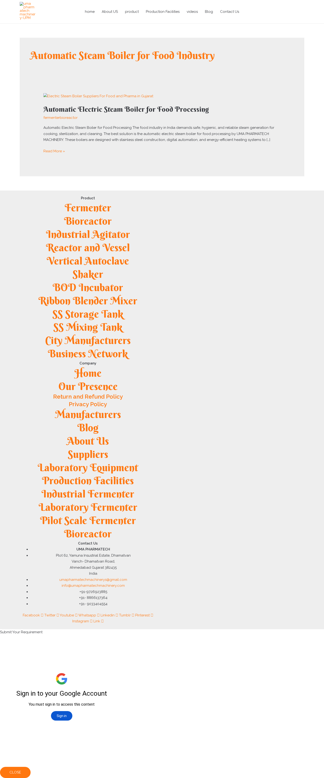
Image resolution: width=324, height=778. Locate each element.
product (132, 11)
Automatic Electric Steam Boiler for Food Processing (126, 109)
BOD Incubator (88, 287)
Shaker (88, 274)
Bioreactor (88, 221)
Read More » (54, 150)
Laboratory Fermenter (88, 507)
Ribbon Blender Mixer (87, 300)
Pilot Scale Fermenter (88, 520)
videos (192, 11)
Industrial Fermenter (88, 494)
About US (110, 11)
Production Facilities (163, 11)
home (90, 11)
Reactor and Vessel (88, 247)
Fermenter (88, 207)
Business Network (88, 353)
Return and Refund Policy (88, 396)
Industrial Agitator (88, 234)
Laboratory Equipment (88, 467)
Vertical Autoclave (88, 261)
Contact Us (229, 11)
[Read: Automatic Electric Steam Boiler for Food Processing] (98, 96)
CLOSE (15, 772)
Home (88, 373)
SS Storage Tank (87, 314)
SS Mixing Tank (87, 327)
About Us (88, 441)
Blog (209, 11)
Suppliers (88, 454)
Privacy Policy (88, 404)
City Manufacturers (88, 340)
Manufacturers (88, 414)
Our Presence (88, 386)
